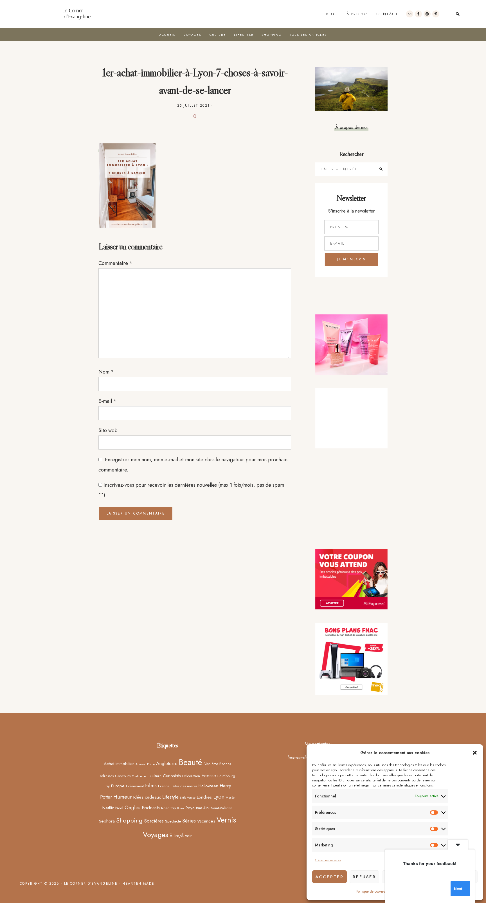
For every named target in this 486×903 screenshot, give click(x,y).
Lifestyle (170, 797)
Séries (189, 820)
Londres (204, 797)
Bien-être (211, 763)
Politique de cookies (370, 891)
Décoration (191, 776)
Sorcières (154, 820)
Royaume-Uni (198, 807)
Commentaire (115, 263)
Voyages (155, 835)
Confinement (140, 776)
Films (151, 785)
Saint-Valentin (221, 808)
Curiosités (172, 775)
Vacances (206, 821)
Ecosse (208, 775)
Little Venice (187, 797)
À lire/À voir (181, 835)
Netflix (108, 807)
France (163, 786)
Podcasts (151, 807)
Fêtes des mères (184, 786)
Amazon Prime (145, 764)
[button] (475, 753)
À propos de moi (351, 127)
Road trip (168, 808)
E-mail (107, 401)
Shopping (129, 820)
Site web (108, 430)
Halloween (208, 786)
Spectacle (173, 821)
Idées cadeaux (147, 797)
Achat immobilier (119, 763)
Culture (155, 776)
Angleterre (166, 763)
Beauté (190, 762)
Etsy (107, 786)
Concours (122, 776)
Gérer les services (328, 860)
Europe (118, 786)
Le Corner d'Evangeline (76, 14)
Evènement (135, 786)
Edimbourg (226, 776)
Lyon (218, 796)
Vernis (226, 820)
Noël (119, 808)
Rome (180, 808)
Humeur (122, 797)
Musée (230, 797)
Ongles (132, 807)
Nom (106, 371)
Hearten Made (138, 883)
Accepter (329, 877)
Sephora (107, 821)
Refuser (364, 877)
